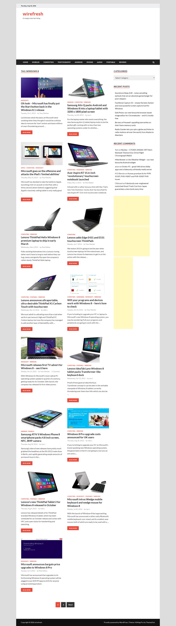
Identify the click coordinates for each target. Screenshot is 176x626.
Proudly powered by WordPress (116, 622)
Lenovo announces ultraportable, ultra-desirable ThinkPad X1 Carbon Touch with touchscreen (41, 303)
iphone (90, 62)
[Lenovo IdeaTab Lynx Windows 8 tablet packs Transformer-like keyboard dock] (88, 350)
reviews (122, 62)
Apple (23, 168)
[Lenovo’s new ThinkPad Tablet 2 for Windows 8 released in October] (42, 484)
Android (70, 102)
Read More (26, 131)
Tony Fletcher (44, 113)
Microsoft (25, 100)
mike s (45, 310)
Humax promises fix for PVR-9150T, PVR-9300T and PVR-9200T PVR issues (133, 176)
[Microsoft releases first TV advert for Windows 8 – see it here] (42, 348)
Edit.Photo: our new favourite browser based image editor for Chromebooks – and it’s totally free (134, 115)
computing (48, 62)
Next (70, 605)
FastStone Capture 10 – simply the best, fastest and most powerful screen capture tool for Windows (134, 106)
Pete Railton (89, 183)
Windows (87, 102)
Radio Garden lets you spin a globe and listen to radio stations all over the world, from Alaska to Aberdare (134, 132)
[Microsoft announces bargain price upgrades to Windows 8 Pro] (42, 548)
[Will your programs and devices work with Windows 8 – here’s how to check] (88, 284)
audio (99, 62)
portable (110, 62)
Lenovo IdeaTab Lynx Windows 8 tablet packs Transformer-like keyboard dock (85, 372)
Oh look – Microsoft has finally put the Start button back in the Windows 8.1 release (40, 106)
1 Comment (55, 371)
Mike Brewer (120, 159)
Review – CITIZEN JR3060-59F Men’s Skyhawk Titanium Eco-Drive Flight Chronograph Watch (133, 153)
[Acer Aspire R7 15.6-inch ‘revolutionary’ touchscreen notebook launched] (88, 155)
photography (64, 62)
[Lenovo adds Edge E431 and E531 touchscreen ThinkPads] (88, 219)
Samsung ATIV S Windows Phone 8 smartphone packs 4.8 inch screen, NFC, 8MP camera (40, 437)
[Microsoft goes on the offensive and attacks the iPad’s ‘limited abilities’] (42, 154)
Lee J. (89, 115)
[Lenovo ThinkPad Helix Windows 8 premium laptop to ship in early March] (42, 219)
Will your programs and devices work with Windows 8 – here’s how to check (87, 303)
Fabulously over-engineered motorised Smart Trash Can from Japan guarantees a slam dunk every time (131, 186)
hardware (80, 170)
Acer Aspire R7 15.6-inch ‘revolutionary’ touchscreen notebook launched (82, 176)
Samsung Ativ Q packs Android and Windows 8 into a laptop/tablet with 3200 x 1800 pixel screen (87, 108)
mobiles (35, 62)
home (25, 62)
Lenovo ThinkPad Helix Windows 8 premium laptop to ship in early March (40, 240)
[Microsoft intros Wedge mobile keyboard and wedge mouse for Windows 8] (88, 482)
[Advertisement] (88, 41)
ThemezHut (150, 622)
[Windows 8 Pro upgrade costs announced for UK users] (88, 418)
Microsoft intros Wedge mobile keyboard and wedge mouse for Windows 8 (84, 502)
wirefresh (33, 14)
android (78, 62)
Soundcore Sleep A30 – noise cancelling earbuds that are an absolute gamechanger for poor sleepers (134, 96)
